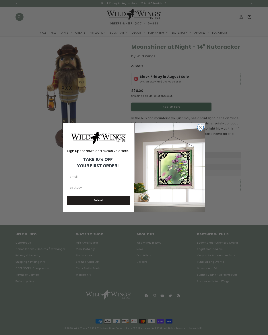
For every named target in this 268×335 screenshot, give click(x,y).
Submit (99, 200)
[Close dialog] (200, 127)
